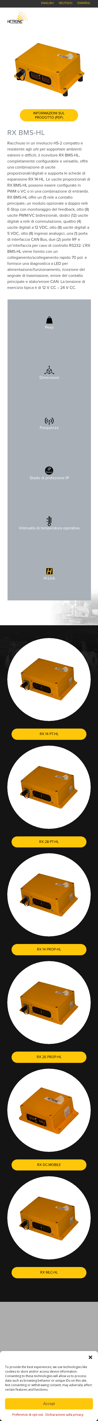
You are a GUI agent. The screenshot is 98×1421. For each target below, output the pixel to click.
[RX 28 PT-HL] (49, 787)
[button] (90, 1357)
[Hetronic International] (40, 18)
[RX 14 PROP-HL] (49, 894)
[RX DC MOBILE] (49, 1110)
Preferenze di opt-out (27, 1414)
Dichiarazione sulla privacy (64, 1414)
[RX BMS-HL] (49, 69)
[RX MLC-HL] (49, 1217)
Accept (49, 1403)
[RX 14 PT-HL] (49, 679)
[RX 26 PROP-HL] (49, 1002)
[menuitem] (47, 3)
